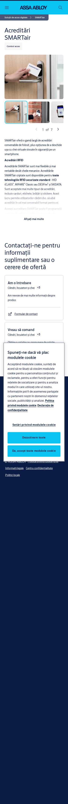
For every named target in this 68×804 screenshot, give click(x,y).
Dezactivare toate (34, 437)
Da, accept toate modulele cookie (34, 451)
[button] (40, 17)
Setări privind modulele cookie (34, 425)
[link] (19, 17)
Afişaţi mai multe (34, 219)
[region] (34, 401)
